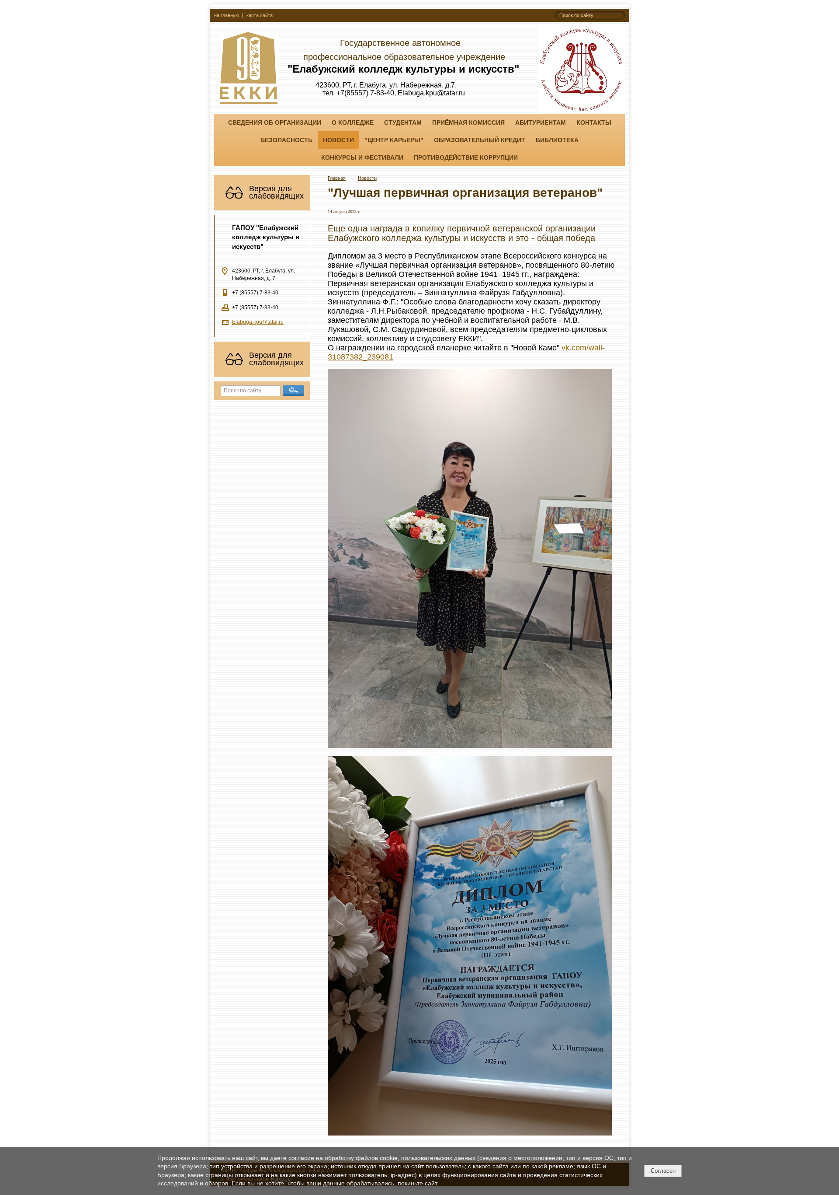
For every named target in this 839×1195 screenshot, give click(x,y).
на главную (226, 15)
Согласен (663, 1170)
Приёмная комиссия (468, 122)
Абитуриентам (540, 122)
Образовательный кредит (479, 139)
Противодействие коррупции (466, 157)
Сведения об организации (274, 122)
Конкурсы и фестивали (362, 157)
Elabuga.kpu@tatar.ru (258, 322)
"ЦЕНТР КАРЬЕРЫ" (393, 139)
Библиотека (557, 139)
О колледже (353, 122)
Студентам (403, 122)
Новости (338, 139)
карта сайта (259, 15)
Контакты (593, 122)
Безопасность (286, 139)
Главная (337, 178)
